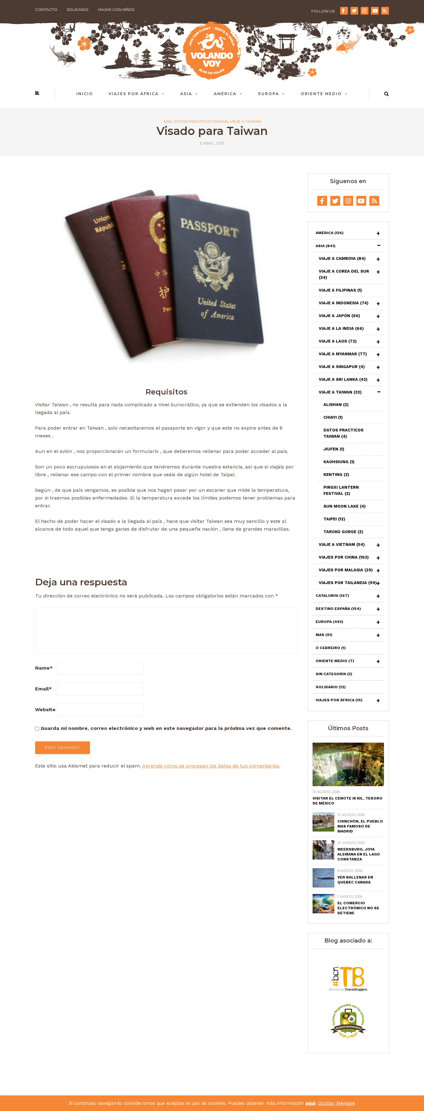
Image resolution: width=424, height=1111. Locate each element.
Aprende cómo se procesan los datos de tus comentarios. (211, 766)
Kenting (336, 474)
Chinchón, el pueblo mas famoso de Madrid (360, 826)
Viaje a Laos (338, 341)
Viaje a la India (341, 328)
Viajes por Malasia (346, 570)
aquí (310, 1103)
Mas (324, 635)
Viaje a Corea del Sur (344, 274)
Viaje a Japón (339, 315)
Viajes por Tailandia (348, 582)
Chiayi (333, 417)
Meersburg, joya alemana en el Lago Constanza (358, 854)
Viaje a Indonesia (343, 303)
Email (43, 689)
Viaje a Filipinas (340, 290)
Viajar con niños (116, 9)
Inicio (84, 93)
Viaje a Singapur (342, 366)
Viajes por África (134, 93)
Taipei (334, 519)
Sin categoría (334, 674)
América (225, 93)
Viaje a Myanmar (343, 354)
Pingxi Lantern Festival (341, 490)
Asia (186, 93)
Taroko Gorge (343, 531)
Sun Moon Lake (344, 506)
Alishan (336, 404)
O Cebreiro (331, 648)
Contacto (46, 9)
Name (44, 668)
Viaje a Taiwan (245, 121)
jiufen (333, 449)
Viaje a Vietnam (342, 544)
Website (45, 709)
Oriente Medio (321, 93)
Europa (268, 93)
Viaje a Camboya (342, 258)
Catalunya (332, 595)
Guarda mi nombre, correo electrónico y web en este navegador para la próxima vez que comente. (166, 728)
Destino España (338, 608)
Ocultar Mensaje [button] (336, 1103)
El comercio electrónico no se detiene (358, 908)
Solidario (77, 9)
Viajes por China (344, 557)
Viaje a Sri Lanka (343, 379)
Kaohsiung (338, 461)
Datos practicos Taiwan (201, 121)
